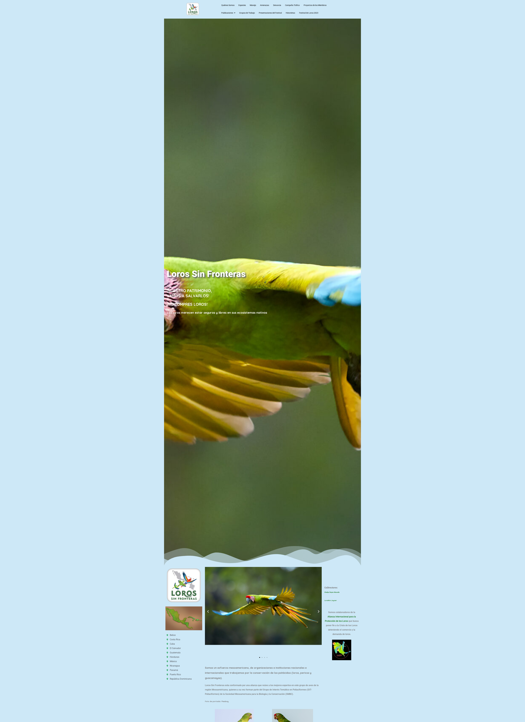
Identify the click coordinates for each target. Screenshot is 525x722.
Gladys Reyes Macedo (331, 592)
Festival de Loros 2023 (308, 13)
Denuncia (277, 5)
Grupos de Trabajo (247, 13)
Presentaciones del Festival (270, 13)
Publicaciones (227, 13)
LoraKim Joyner (330, 600)
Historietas (290, 13)
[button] (208, 611)
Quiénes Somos (227, 5)
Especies (242, 5)
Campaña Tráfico (292, 5)
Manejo (253, 5)
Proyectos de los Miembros (315, 5)
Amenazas (264, 5)
